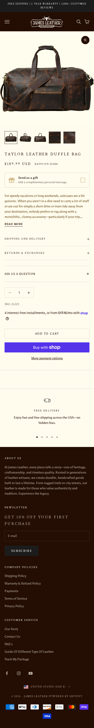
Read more (14, 224)
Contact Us (12, 637)
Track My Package (17, 659)
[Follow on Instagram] (18, 673)
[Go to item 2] (25, 137)
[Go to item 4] (54, 137)
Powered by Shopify (66, 696)
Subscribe (21, 550)
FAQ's (9, 644)
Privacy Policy (14, 606)
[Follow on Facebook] (7, 673)
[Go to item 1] (11, 137)
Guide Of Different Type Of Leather (29, 652)
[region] (47, 413)
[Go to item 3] (40, 137)
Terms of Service (16, 599)
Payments (11, 591)
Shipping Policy (15, 576)
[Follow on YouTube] (30, 673)
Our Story (11, 629)
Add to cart (47, 333)
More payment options (47, 358)
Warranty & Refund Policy (23, 583)
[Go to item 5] (69, 137)
